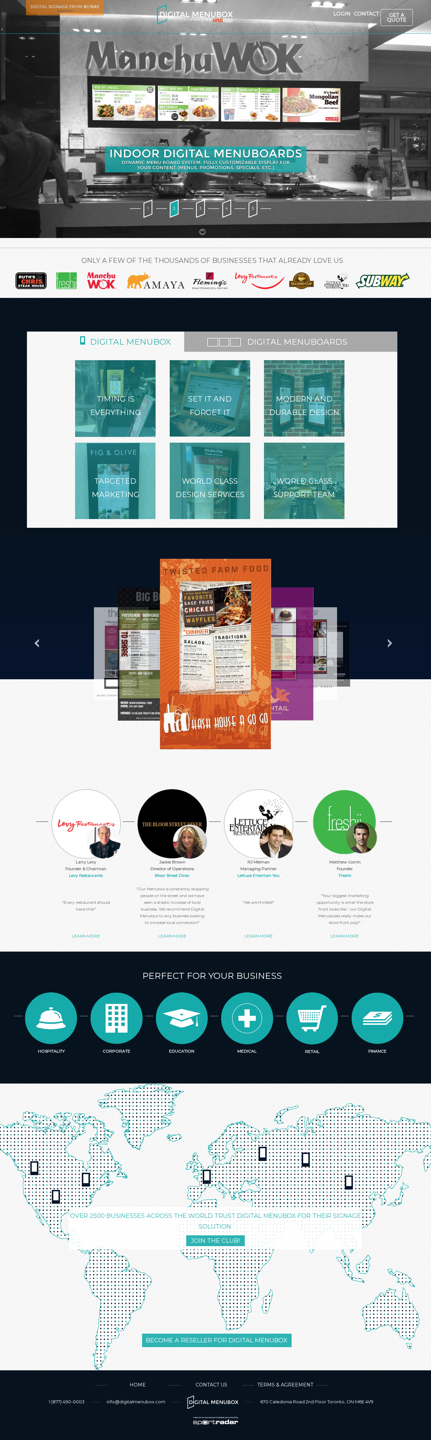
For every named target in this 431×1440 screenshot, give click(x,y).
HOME (138, 1385)
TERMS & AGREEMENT (285, 1385)
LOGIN (338, 14)
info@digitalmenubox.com (136, 1401)
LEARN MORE (86, 935)
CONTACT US (211, 1385)
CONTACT (362, 14)
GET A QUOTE (396, 17)
